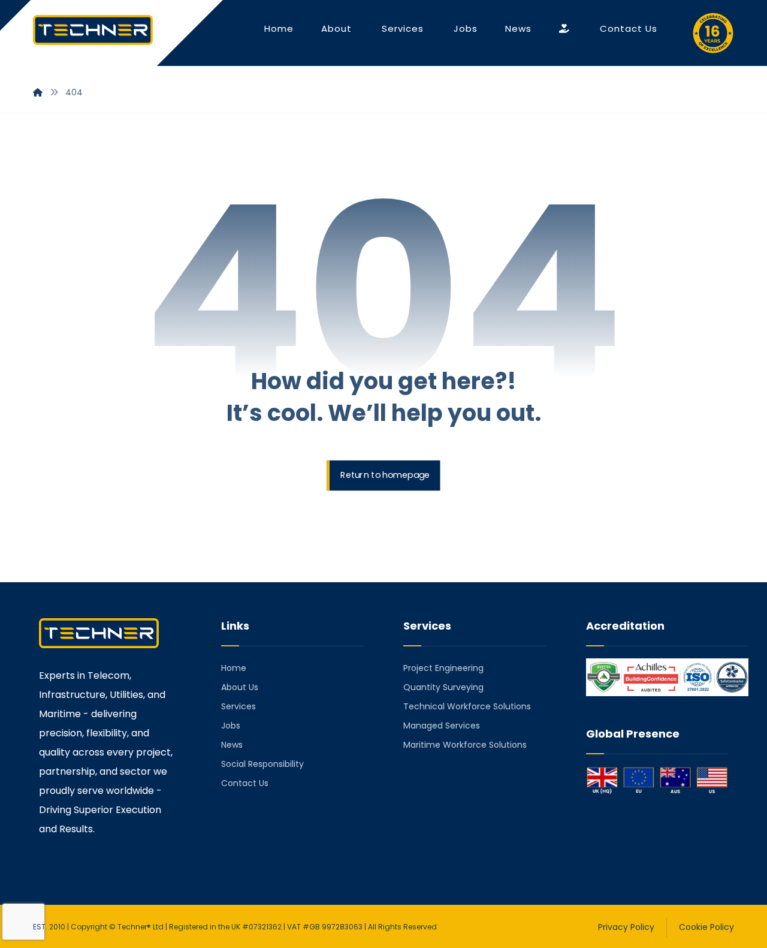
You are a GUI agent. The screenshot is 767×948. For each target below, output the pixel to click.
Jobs (230, 726)
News (232, 745)
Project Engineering (443, 668)
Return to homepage (385, 476)
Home (233, 668)
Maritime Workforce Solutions (465, 745)
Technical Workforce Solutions (467, 706)
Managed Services (441, 726)
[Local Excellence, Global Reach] (93, 30)
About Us (239, 687)
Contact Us (244, 783)
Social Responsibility (262, 764)
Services (238, 706)
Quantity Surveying (443, 687)
